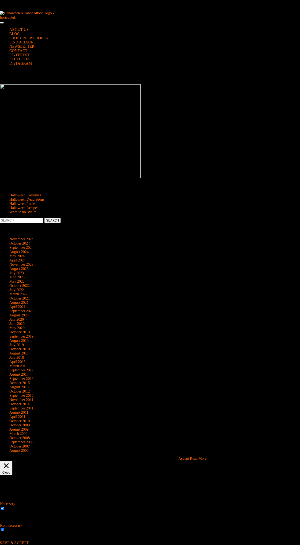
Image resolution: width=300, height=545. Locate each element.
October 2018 (19, 349)
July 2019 (16, 345)
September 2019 (21, 336)
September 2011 (21, 408)
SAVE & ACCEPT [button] (14, 543)
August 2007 (19, 450)
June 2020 (17, 324)
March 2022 (18, 294)
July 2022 (16, 290)
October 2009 (19, 425)
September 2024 (21, 247)
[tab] (2, 22)
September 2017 (21, 370)
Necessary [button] (7, 504)
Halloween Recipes (23, 208)
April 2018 (17, 362)
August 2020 (19, 315)
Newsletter (21, 46)
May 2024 (17, 256)
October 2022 (19, 286)
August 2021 (19, 302)
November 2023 (21, 264)
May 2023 (17, 281)
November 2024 (21, 239)
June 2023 (17, 277)
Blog (14, 34)
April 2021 (17, 307)
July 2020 (16, 319)
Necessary (13, 508)
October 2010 (19, 421)
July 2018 (16, 357)
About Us (19, 29)
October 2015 (19, 383)
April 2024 (17, 260)
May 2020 (17, 328)
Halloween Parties (22, 204)
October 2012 (19, 391)
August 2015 (19, 387)
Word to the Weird (23, 212)
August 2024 (19, 252)
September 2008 (21, 442)
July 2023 (16, 273)
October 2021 (19, 298)
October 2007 (19, 446)
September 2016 (21, 379)
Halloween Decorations (26, 199)
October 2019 (19, 332)
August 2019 (19, 341)
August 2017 (19, 374)
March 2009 (18, 434)
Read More (198, 458)
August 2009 (19, 429)
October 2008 (19, 438)
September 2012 (21, 395)
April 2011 (17, 417)
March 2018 (18, 366)
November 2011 (21, 400)
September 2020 (21, 311)
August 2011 (18, 412)
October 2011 (19, 404)
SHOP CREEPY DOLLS (28, 38)
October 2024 (19, 243)
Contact (18, 51)
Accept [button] (183, 458)
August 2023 (19, 269)
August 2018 (19, 353)
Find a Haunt (22, 42)
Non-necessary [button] (11, 525)
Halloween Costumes (25, 195)
